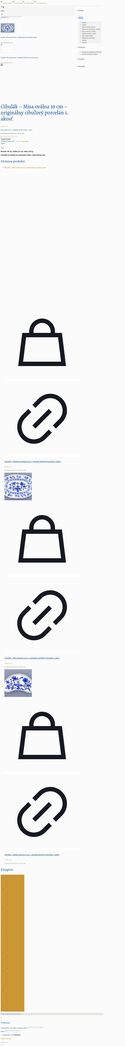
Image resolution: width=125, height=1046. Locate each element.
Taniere (6, 878)
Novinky (6, 876)
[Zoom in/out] (1, 1042)
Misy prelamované (13, 940)
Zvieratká (11, 986)
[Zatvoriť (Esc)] (7, 1042)
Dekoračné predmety (10, 971)
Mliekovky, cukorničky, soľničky (13, 909)
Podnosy (10, 948)
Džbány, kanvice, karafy (11, 953)
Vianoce (10, 984)
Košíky (10, 929)
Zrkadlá (10, 1004)
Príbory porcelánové (14, 1008)
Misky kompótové (13, 931)
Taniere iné (11, 882)
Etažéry (10, 922)
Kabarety (10, 926)
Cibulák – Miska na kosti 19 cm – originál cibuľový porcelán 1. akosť (31, 854)
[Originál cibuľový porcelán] (24, 3)
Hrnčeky (10, 891)
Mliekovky (11, 913)
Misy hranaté (12, 951)
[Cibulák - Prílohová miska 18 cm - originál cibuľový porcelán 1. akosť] (42, 235)
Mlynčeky (11, 977)
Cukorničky (11, 911)
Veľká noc (11, 982)
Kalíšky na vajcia (13, 895)
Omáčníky (11, 960)
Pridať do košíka (5, 139)
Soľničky (10, 918)
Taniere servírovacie (14, 887)
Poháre (10, 902)
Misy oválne (25, 141)
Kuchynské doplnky (10, 1006)
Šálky (9, 907)
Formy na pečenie (13, 924)
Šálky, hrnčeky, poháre (11, 889)
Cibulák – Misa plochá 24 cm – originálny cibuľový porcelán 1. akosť (31, 658)
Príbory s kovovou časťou (15, 1010)
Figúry (10, 973)
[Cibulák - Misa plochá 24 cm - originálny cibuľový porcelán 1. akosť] (42, 487)
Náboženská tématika (14, 979)
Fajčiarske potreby (13, 993)
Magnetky (11, 975)
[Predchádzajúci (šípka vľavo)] (1, 1044)
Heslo (3, 1031)
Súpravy (6, 988)
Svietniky (10, 1001)
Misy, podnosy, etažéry (11, 920)
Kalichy (10, 893)
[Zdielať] (5, 1042)
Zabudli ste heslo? (6, 1038)
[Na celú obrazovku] (3, 1042)
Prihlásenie (17, 1035)
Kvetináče (11, 997)
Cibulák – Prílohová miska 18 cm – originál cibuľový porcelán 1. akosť (32, 461)
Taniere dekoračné (13, 880)
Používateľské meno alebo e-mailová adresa (14, 1028)
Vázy (9, 968)
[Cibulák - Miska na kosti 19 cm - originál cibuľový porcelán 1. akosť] (42, 683)
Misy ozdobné (12, 937)
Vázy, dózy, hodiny (9, 962)
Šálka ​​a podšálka (13, 904)
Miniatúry (11, 999)
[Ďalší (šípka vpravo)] (3, 1044)
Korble (10, 898)
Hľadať (3, 17)
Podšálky (10, 900)
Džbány (10, 955)
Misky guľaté (12, 933)
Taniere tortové (12, 884)
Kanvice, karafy (12, 957)
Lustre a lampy (12, 995)
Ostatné (6, 990)
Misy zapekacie (12, 946)
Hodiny (10, 966)
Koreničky (11, 915)
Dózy (9, 964)
